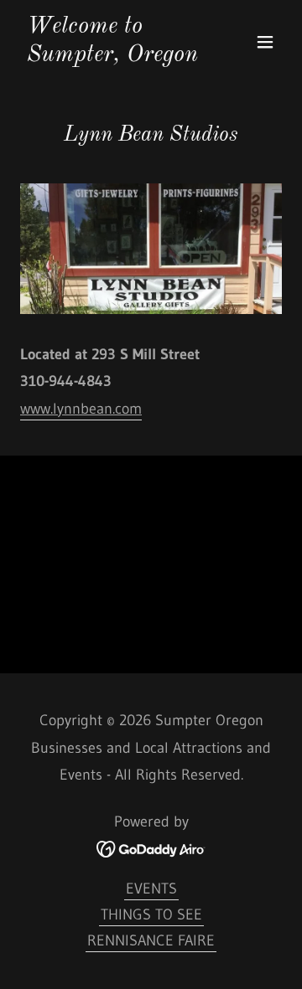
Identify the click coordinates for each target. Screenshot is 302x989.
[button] (265, 42)
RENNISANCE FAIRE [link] (151, 940)
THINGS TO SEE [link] (151, 914)
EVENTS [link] (151, 888)
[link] (111, 56)
